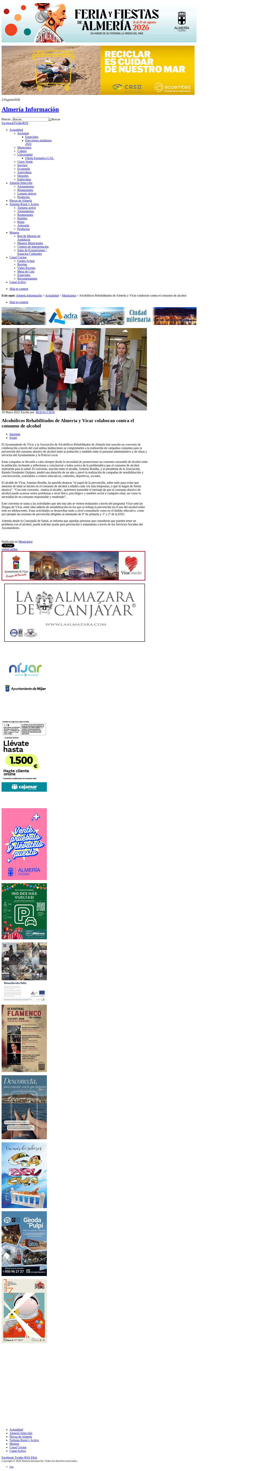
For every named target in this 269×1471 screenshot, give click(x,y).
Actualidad (52, 295)
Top (11, 1466)
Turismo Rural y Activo (24, 1440)
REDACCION (45, 412)
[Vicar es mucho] (73, 579)
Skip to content (18, 288)
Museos (14, 1443)
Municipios (69, 295)
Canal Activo (17, 1451)
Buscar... (7, 119)
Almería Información (29, 295)
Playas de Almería (20, 1436)
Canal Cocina (17, 1447)
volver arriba (9, 549)
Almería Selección (20, 1433)
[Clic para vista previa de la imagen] (74, 409)
